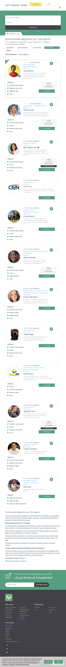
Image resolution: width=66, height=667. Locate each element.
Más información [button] (34, 664)
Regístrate (36, 4)
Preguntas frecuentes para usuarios (24, 615)
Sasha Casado (28, 110)
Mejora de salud (14, 91)
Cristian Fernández (30, 449)
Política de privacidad (8, 612)
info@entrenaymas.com (12, 641)
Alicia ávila (27, 487)
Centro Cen (27, 186)
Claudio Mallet (28, 334)
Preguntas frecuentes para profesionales (24, 609)
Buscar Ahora (33, 27)
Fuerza (12, 125)
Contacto (22, 619)
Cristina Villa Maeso (30, 297)
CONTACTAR (46, 91)
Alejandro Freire (29, 411)
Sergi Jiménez (28, 71)
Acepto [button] (59, 661)
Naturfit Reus (28, 374)
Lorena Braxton (29, 216)
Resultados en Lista (14, 33)
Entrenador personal (11, 558)
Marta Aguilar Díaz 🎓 (31, 147)
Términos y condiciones (8, 616)
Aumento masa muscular (16, 85)
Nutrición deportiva (23, 54)
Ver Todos (37, 607)
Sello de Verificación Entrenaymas (11, 608)
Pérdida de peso (14, 315)
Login (50, 612)
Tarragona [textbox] (9, 22)
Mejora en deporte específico (18, 503)
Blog (35, 609)
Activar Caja (52, 607)
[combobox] (33, 22)
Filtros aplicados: (11, 54)
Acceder (48, 4)
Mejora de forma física (16, 88)
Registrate (52, 609)
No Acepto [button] (48, 661)
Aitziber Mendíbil (29, 257)
